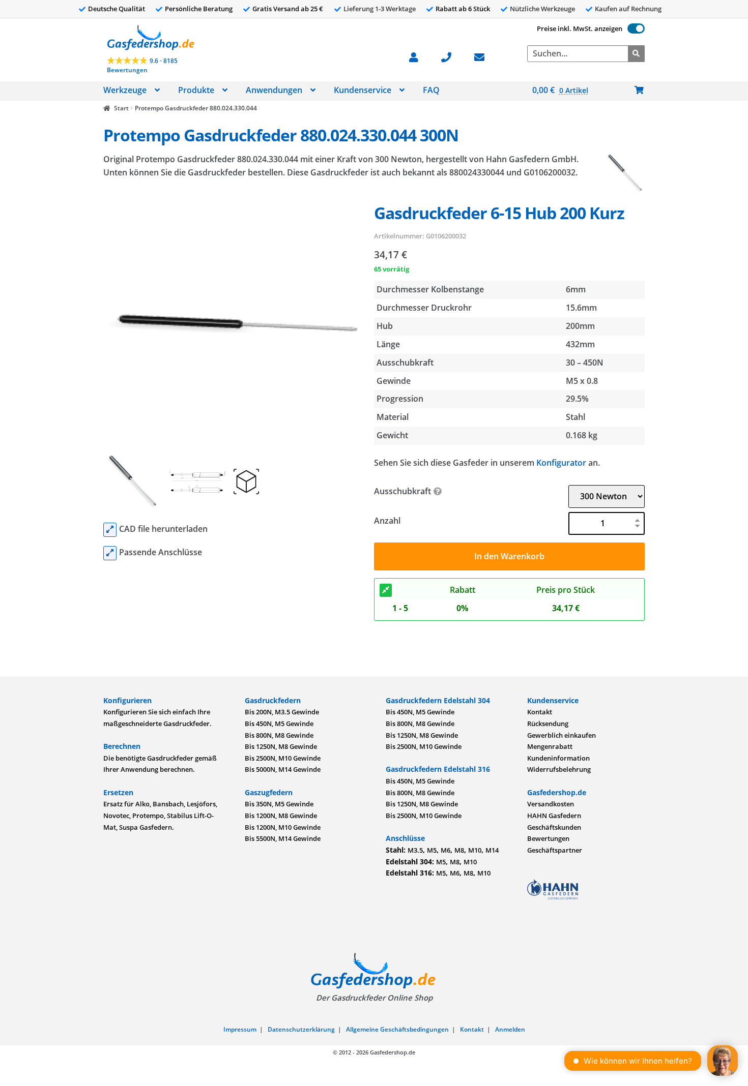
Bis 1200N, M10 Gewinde (283, 827)
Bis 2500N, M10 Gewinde (283, 758)
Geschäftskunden (554, 827)
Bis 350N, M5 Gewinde (279, 803)
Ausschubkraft (402, 491)
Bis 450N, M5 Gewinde (279, 723)
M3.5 (415, 850)
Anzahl (387, 520)
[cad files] (110, 530)
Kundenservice (362, 90)
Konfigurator (561, 462)
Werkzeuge (125, 90)
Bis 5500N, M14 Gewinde (283, 838)
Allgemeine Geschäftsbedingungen (397, 1029)
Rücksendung (547, 723)
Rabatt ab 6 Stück (463, 8)
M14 (492, 850)
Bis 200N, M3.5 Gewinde (282, 711)
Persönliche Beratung (199, 8)
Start (121, 108)
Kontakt (539, 711)
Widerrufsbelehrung (559, 769)
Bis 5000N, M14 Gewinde (283, 769)
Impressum (239, 1029)
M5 (432, 850)
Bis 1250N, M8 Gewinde (281, 746)
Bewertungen (548, 838)
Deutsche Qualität (116, 8)
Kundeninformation (558, 758)
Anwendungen (274, 90)
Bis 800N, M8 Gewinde (279, 735)
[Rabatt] (386, 590)
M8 (459, 850)
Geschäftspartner (554, 850)
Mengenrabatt (549, 746)
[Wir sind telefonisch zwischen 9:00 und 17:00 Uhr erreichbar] (451, 56)
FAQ (431, 90)
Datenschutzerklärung (301, 1029)
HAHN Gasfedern (554, 815)
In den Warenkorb (509, 556)
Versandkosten (550, 803)
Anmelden (510, 1029)
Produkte (196, 90)
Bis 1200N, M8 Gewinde (281, 815)
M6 (445, 850)
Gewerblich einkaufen (561, 735)
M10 (474, 850)
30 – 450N (584, 362)
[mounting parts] (110, 553)
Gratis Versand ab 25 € (287, 8)
